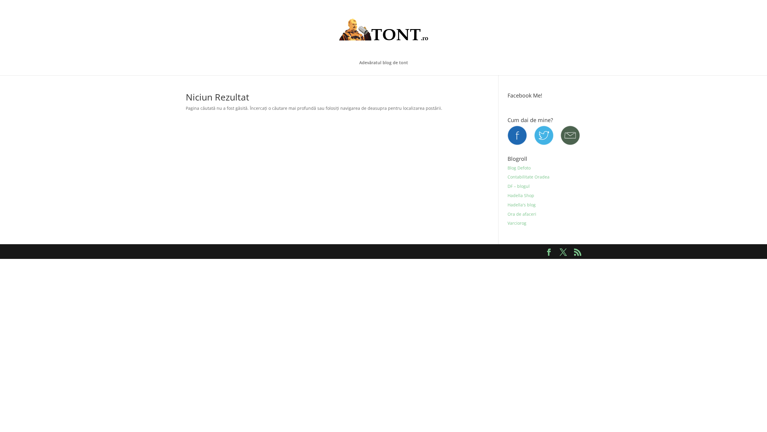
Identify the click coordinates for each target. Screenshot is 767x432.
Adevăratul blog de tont (383, 63)
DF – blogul (519, 186)
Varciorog (517, 223)
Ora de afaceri (522, 214)
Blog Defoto (519, 168)
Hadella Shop (521, 195)
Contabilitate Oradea (528, 177)
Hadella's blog (522, 205)
